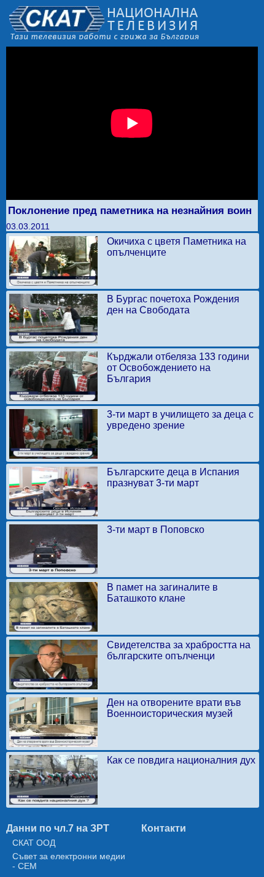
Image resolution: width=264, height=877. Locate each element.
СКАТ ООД (33, 843)
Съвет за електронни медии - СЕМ (68, 861)
